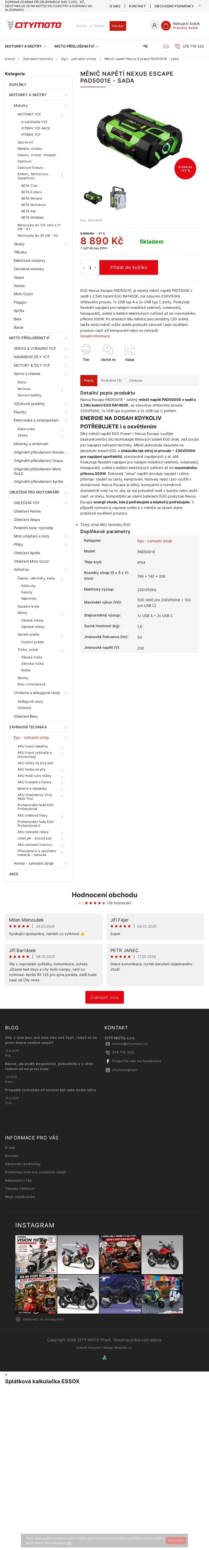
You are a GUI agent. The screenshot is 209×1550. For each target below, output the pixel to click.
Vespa (19, 277)
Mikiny (23, 613)
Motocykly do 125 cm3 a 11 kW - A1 (39, 227)
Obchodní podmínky (174, 6)
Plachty (20, 412)
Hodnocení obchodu (104, 895)
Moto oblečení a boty (31, 536)
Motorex (24, 389)
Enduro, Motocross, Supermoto (33, 176)
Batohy (23, 678)
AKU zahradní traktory (35, 845)
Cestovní (24, 161)
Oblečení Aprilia (27, 553)
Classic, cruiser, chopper (37, 155)
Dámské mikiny (33, 627)
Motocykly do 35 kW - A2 (38, 235)
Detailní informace (95, 336)
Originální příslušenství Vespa (38, 460)
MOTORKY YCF (29, 114)
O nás (115, 6)
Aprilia (19, 310)
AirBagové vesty (30, 701)
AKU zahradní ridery (33, 832)
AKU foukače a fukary (34, 782)
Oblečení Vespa (27, 519)
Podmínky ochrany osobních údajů (35, 1172)
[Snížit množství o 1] (84, 268)
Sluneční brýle (28, 606)
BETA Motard (31, 198)
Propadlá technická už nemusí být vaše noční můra (50, 1090)
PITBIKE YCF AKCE (35, 128)
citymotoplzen (125, 1070)
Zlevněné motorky (29, 269)
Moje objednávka (20, 1197)
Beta (17, 319)
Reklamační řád (18, 1180)
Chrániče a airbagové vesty (37, 692)
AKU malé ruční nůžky (34, 776)
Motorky (21, 105)
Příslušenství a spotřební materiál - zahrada (37, 853)
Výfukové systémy (29, 403)
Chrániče (24, 708)
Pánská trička (31, 657)
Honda (19, 285)
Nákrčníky (29, 598)
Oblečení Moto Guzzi (31, 561)
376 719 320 (123, 1052)
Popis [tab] (89, 380)
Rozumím (176, 1540)
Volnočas (21, 569)
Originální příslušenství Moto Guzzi (37, 471)
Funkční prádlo (32, 642)
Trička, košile (28, 650)
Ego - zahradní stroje (31, 737)
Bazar (19, 327)
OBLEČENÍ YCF (27, 503)
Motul (22, 382)
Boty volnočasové (32, 684)
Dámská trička (32, 664)
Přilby (18, 544)
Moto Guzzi (23, 294)
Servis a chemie (27, 373)
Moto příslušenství (29, 338)
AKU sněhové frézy (32, 815)
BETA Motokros (33, 205)
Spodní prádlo (29, 634)
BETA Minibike (32, 217)
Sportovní (25, 142)
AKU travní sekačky (33, 746)
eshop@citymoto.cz (130, 1044)
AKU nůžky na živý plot (36, 763)
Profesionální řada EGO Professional (36, 807)
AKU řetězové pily (32, 769)
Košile (26, 670)
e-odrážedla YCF (34, 122)
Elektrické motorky (29, 260)
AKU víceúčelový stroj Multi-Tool (35, 797)
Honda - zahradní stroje (34, 863)
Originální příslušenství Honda (39, 452)
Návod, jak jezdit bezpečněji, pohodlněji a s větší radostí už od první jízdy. (49, 1066)
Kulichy (26, 592)
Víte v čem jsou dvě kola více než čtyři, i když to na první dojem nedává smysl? (51, 1040)
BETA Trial (29, 186)
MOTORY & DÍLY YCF (32, 365)
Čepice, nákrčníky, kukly (36, 578)
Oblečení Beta (25, 716)
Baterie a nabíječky (32, 788)
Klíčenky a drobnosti (31, 444)
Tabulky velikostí (20, 1189)
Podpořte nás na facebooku (136, 1061)
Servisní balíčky (30, 395)
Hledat (118, 26)
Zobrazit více (104, 997)
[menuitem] (27, 46)
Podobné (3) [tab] (111, 380)
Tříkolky (20, 252)
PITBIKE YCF (31, 135)
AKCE (13, 874)
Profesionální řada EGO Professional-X (36, 823)
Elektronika (26, 429)
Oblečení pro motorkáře (34, 492)
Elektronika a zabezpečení (36, 420)
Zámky (23, 435)
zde (68, 1543)
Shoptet (94, 1347)
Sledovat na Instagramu (43, 1319)
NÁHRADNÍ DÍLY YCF (32, 357)
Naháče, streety (30, 149)
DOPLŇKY (18, 84)
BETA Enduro (31, 192)
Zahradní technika (28, 727)
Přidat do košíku (128, 267)
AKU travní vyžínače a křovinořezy (34, 754)
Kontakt (137, 6)
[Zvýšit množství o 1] (95, 268)
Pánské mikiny (32, 620)
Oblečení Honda (27, 511)
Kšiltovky (28, 586)
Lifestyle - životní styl (34, 838)
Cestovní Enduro (31, 168)
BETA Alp (28, 211)
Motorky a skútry (28, 95)
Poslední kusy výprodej (33, 527)
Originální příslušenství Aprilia (38, 481)
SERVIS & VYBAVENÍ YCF (35, 348)
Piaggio (20, 302)
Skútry (19, 244)
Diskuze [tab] (135, 380)
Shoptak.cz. (123, 1347)
